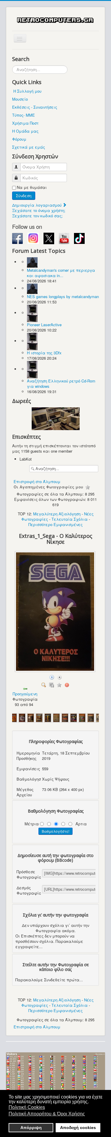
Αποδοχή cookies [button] (78, 1127)
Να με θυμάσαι (32, 187)
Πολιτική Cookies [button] (27, 1107)
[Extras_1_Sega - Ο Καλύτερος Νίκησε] (55, 670)
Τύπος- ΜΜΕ (23, 115)
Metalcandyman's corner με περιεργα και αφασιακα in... (61, 272)
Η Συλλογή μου (27, 91)
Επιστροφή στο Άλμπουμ (37, 481)
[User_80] (65, 717)
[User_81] (73, 717)
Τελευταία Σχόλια (70, 519)
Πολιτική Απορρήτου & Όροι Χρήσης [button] (47, 1113)
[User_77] (39, 717)
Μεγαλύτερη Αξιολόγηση (57, 514)
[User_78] (48, 717)
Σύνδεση (23, 195)
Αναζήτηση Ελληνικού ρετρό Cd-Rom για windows (61, 383)
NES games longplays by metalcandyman (63, 296)
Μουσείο (20, 99)
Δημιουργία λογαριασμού (37, 205)
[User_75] (22, 717)
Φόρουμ (19, 139)
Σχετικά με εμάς (28, 147)
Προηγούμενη (25, 694)
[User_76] (30, 717)
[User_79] (56, 717)
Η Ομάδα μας (25, 131)
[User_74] (13, 717)
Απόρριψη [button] (31, 1127)
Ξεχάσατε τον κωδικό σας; (37, 215)
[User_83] (90, 717)
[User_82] (82, 717)
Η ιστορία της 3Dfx (44, 353)
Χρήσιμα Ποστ (25, 123)
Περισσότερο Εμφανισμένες (55, 524)
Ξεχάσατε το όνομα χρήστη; (38, 210)
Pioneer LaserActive (44, 324)
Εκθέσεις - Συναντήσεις (34, 107)
